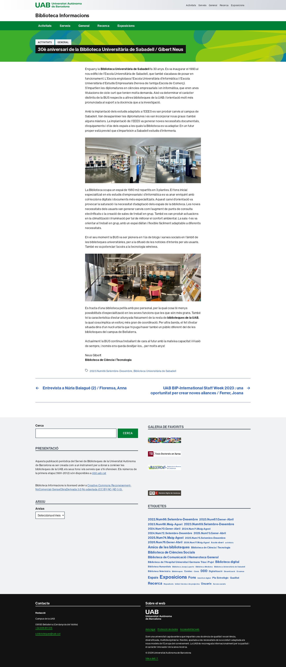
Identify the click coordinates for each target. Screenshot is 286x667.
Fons (192, 577)
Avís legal (150, 629)
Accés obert (217, 542)
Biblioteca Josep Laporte (183, 567)
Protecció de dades (168, 629)
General (213, 5)
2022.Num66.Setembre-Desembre (173, 519)
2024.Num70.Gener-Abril (164, 528)
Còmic (196, 571)
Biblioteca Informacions (62, 15)
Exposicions (237, 5)
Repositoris (169, 584)
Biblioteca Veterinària (159, 571)
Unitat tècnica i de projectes (187, 584)
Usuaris (206, 583)
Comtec (188, 571)
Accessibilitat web (189, 629)
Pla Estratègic (220, 577)
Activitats (191, 5)
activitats (229, 542)
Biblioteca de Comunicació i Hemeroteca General (183, 557)
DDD (204, 571)
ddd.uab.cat (99, 473)
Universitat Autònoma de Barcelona (58, 5)
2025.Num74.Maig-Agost (166, 538)
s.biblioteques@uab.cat (47, 633)
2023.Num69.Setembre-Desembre (111, 371)
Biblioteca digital (227, 562)
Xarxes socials (219, 584)
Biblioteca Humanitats (159, 566)
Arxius (40, 508)
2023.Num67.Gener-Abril (216, 519)
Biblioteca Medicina (204, 567)
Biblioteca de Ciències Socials (171, 552)
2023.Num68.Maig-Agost (165, 524)
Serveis (202, 5)
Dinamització (229, 571)
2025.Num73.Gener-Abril (210, 533)
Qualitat (234, 577)
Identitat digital (204, 578)
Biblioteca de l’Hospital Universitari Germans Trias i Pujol (181, 562)
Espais (153, 577)
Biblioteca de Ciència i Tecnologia (210, 547)
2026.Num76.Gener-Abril (165, 542)
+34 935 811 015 (43, 627)
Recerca (224, 5)
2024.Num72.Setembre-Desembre (170, 533)
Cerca (39, 425)
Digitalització (215, 571)
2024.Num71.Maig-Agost (196, 528)
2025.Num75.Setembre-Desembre (205, 537)
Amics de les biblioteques (169, 547)
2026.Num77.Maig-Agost (197, 542)
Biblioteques (177, 571)
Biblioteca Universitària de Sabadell (155, 371)
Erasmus (240, 571)
